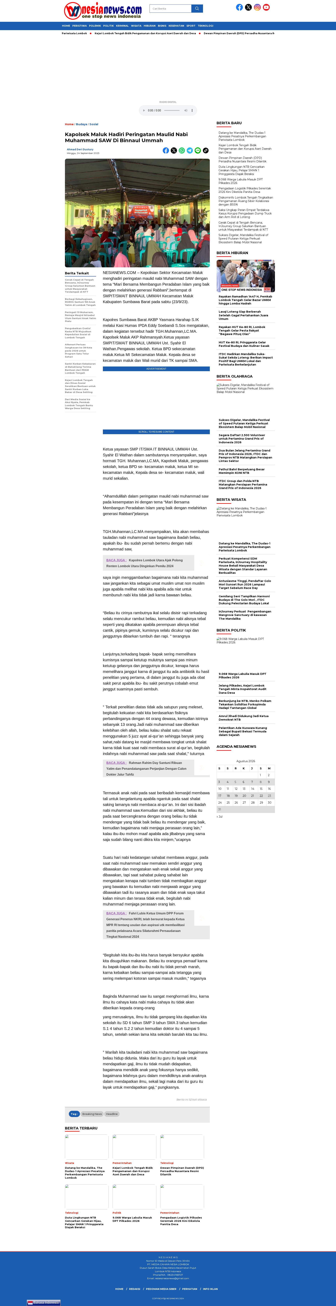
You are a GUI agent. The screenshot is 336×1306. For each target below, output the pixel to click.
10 (219, 789)
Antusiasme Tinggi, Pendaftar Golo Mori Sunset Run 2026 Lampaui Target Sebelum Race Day (245, 584)
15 (261, 789)
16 (269, 789)
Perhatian (189, 1289)
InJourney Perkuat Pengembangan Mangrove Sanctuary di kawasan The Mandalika (245, 615)
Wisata (136, 25)
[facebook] (240, 9)
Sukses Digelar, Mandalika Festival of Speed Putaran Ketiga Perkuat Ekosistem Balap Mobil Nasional (243, 238)
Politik (108, 25)
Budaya (81, 124)
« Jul (219, 816)
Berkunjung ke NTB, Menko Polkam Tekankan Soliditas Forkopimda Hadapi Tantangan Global (245, 704)
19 (236, 795)
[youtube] (267, 9)
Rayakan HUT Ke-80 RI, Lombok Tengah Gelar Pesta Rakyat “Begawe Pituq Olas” (242, 330)
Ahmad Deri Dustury (80, 149)
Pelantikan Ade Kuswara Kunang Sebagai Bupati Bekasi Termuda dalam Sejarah (243, 731)
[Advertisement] (168, 69)
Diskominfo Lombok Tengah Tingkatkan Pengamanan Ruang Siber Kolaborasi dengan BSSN (246, 201)
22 (261, 795)
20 (244, 795)
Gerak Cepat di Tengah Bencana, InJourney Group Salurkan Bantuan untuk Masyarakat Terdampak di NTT (243, 226)
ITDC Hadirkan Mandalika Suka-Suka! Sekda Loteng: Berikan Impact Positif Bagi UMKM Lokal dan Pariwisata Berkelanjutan (246, 359)
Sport (190, 25)
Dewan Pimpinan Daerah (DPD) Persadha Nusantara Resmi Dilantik (220, 33)
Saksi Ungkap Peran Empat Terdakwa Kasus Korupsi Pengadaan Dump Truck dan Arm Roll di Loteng (245, 213)
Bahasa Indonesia (46, 1302)
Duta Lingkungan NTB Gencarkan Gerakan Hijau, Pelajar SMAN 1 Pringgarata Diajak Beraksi (242, 170)
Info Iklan (210, 1289)
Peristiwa (79, 25)
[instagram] (258, 9)
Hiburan (150, 25)
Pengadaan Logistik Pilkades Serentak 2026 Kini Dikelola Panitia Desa (245, 190)
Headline (112, 1113)
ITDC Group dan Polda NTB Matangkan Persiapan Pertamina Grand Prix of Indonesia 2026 (243, 484)
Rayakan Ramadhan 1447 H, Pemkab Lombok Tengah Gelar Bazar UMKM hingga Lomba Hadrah (245, 300)
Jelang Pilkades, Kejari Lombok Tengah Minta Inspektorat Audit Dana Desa (242, 689)
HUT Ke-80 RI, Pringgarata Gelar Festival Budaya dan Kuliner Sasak (244, 343)
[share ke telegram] (191, 152)
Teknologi (205, 25)
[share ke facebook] (167, 152)
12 (236, 789)
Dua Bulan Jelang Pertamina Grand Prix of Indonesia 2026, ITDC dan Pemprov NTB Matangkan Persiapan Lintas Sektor (245, 456)
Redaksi (134, 1289)
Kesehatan (176, 25)
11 (228, 789)
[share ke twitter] (175, 152)
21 (252, 795)
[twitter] (249, 9)
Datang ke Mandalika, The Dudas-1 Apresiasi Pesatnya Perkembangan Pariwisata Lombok (242, 136)
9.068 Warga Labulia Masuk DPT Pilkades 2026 (242, 675)
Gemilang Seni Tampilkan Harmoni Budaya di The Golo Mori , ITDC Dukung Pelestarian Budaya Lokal (244, 599)
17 (219, 795)
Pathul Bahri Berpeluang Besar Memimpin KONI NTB (242, 470)
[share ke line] (199, 152)
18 (228, 795)
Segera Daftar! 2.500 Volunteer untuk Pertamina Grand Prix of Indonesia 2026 (242, 438)
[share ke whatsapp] (183, 152)
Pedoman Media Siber (161, 1289)
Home (66, 25)
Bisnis (162, 25)
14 (252, 789)
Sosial (93, 124)
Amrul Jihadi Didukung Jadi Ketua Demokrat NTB (244, 717)
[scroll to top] (323, 1300)
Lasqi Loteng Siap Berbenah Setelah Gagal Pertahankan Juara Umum (243, 315)
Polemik (95, 25)
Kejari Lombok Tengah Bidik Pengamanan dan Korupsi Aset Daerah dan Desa (118, 33)
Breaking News (92, 1113)
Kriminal (122, 25)
